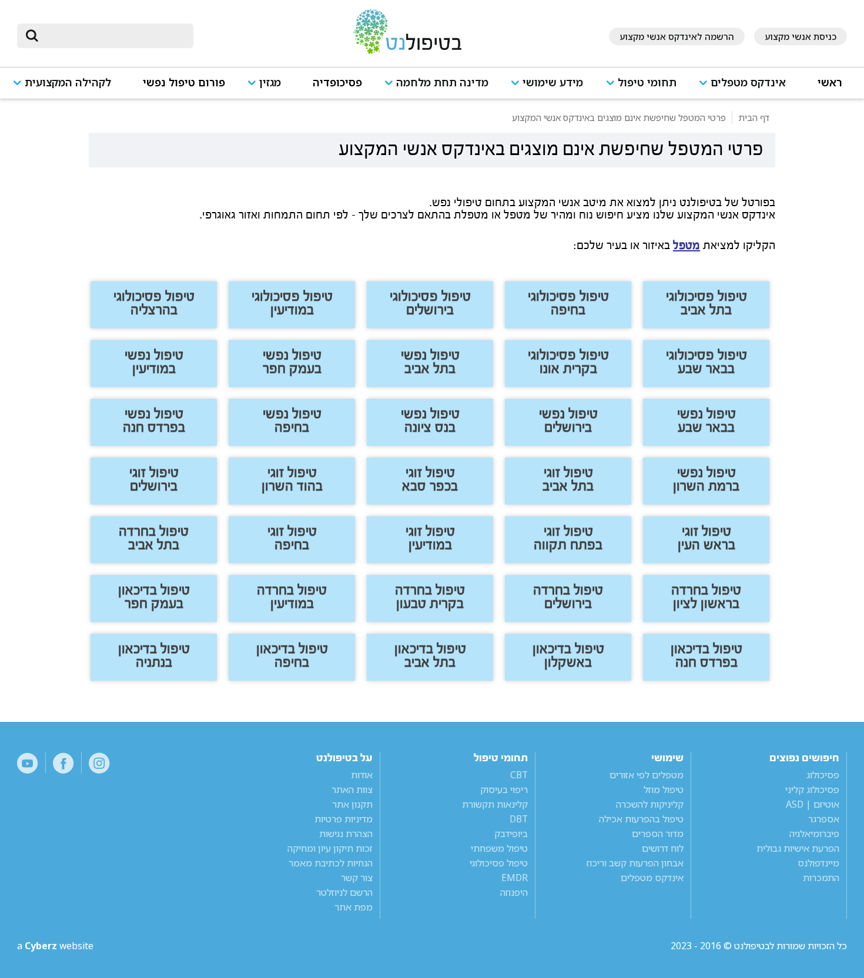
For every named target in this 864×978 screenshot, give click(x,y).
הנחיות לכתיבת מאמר (331, 863)
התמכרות (821, 877)
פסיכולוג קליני (812, 789)
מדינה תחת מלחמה (442, 82)
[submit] (32, 36)
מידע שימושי (553, 82)
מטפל (686, 245)
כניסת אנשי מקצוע (800, 36)
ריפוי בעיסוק (504, 789)
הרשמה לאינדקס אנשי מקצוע (676, 36)
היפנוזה (514, 892)
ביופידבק (511, 833)
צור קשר (357, 877)
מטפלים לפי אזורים (647, 775)
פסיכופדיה (337, 82)
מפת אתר (353, 907)
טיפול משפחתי (499, 848)
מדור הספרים (658, 833)
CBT (519, 775)
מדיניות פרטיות (343, 819)
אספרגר (823, 819)
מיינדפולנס (818, 863)
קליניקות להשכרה (650, 804)
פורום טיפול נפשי (184, 82)
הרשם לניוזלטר (344, 892)
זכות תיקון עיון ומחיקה (330, 848)
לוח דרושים (663, 848)
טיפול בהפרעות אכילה (641, 819)
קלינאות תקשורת (495, 804)
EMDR (514, 877)
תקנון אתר (352, 804)
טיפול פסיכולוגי (499, 863)
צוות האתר (352, 789)
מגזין (270, 82)
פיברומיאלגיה (814, 833)
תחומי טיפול (647, 82)
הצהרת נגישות (346, 833)
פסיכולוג (822, 775)
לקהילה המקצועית (68, 82)
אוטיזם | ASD (812, 804)
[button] (747, 87)
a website (55, 945)
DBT (519, 819)
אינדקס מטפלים (748, 82)
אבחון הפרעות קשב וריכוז (635, 863)
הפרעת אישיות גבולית (797, 848)
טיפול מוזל (664, 789)
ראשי (830, 82)
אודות (362, 775)
